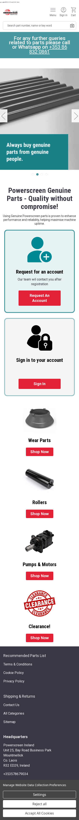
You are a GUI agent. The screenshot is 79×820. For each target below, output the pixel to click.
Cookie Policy (13, 673)
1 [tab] (33, 174)
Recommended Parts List (24, 655)
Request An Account (40, 298)
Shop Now (39, 451)
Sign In (39, 384)
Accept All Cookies (39, 813)
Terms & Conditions (17, 664)
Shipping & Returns (19, 696)
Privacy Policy (13, 681)
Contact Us (11, 705)
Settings (39, 794)
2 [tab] (37, 174)
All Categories (13, 713)
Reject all (39, 804)
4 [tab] (46, 174)
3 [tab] (42, 174)
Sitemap (9, 722)
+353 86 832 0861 (48, 49)
